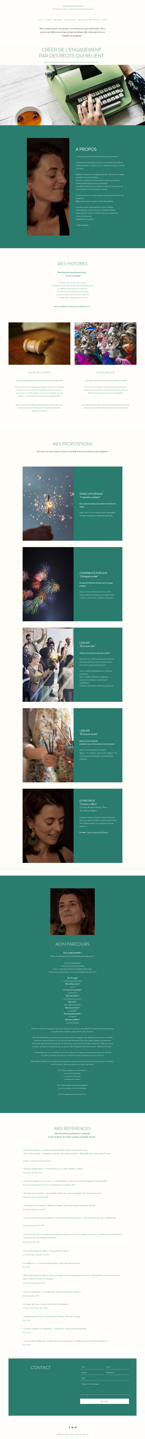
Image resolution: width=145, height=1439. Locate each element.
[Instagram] (76, 1427)
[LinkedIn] (72, 1427)
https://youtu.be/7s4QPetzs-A (97, 832)
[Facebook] (69, 1427)
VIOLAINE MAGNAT (73, 6)
